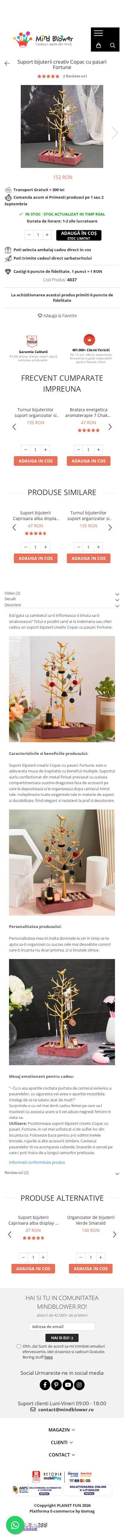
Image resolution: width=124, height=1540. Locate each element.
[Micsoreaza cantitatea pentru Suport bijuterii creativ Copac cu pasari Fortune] (29, 235)
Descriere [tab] (13, 604)
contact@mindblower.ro (65, 1409)
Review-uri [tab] (17, 1172)
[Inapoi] (4, 63)
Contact (59, 1455)
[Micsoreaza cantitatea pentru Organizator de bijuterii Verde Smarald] (80, 1257)
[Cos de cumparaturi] (98, 45)
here (49, 1357)
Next (114, 133)
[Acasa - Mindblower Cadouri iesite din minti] (43, 39)
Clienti (59, 1442)
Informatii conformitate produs (37, 1162)
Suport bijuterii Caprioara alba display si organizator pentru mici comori (35, 515)
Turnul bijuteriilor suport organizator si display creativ (35, 412)
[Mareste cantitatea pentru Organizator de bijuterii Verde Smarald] (100, 1257)
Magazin (59, 1430)
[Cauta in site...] (112, 45)
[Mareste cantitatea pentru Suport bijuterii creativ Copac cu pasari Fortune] (47, 235)
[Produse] (99, 34)
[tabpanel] (62, 126)
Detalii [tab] (10, 598)
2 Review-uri (75, 76)
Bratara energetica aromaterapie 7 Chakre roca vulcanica (88, 412)
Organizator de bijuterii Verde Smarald (91, 1220)
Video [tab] (12, 593)
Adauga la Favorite (59, 315)
